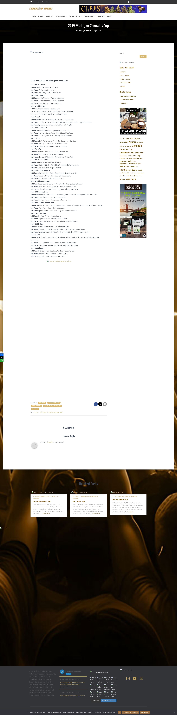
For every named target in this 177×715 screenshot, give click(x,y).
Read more (46, 513)
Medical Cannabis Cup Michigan (52, 405)
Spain (122, 173)
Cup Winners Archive (53, 402)
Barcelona (140, 142)
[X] (2, 357)
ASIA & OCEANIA (125, 82)
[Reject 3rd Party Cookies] (175, 712)
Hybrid (139, 163)
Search (122, 53)
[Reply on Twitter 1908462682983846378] (61, 687)
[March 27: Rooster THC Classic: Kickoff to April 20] (107, 694)
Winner (122, 179)
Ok (119, 712)
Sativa (134, 170)
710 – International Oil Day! (41, 501)
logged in (50, 442)
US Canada (35, 408)
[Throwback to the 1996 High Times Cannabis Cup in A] (107, 680)
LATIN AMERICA (125, 79)
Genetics (140, 158)
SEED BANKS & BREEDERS (128, 96)
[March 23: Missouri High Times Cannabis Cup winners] (114, 687)
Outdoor (132, 166)
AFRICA (122, 86)
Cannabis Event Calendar (47, 496)
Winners (131, 179)
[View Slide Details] (113, 9)
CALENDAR (101, 16)
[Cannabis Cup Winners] (41, 9)
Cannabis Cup (126, 149)
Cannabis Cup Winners (130, 152)
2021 (124, 138)
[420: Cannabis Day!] (79, 492)
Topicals (122, 175)
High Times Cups (36, 405)
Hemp (125, 161)
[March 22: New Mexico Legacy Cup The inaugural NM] (114, 694)
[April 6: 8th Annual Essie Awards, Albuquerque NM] (114, 680)
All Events (42, 402)
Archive (36, 412)
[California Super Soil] (133, 211)
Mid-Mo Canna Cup (124, 496)
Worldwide (89, 16)
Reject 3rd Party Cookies (130, 712)
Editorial (36, 498)
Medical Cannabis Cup (53, 412)
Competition (123, 155)
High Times (42, 412)
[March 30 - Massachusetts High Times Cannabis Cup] (93, 687)
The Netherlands (139, 173)
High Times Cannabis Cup (128, 163)
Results (123, 169)
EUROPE (123, 72)
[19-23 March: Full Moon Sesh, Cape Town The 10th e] (100, 694)
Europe (49, 16)
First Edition (129, 158)
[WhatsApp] (2, 360)
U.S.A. (61, 412)
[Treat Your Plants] (133, 121)
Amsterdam (124, 142)
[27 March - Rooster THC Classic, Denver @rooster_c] (100, 687)
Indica (122, 166)
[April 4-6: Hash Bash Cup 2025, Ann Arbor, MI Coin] (107, 687)
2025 (139, 139)
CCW (57, 496)
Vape (140, 175)
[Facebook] (2, 354)
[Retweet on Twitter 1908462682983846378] (64, 687)
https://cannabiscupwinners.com (69, 684)
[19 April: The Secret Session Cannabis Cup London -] (93, 680)
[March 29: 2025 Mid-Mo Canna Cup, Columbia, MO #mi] (93, 694)
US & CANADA (124, 75)
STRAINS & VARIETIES (127, 99)
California (123, 146)
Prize (137, 166)
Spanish (126, 173)
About (109, 16)
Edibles (122, 158)
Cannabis (137, 145)
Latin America (75, 16)
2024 (136, 139)
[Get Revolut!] (88, 596)
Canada (128, 146)
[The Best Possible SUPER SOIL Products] (68, 329)
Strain (131, 173)
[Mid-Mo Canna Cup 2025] (117, 492)
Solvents (140, 170)
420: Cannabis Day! (79, 501)
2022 (127, 139)
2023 (131, 139)
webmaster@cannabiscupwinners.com (42, 1)
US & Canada (60, 16)
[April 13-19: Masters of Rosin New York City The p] (100, 680)
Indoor (127, 166)
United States (134, 175)
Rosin (129, 170)
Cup (138, 155)
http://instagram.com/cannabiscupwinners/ (72, 682)
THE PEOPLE (124, 103)
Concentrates (132, 155)
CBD (141, 153)
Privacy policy (145, 712)
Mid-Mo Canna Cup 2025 (120, 500)
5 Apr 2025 (77, 679)
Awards (132, 142)
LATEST (41, 16)
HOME (34, 16)
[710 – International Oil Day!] (43, 492)
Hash (121, 161)
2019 (121, 138)
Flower (135, 158)
